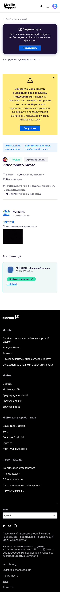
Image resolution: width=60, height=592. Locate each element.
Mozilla (11, 317)
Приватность (10, 575)
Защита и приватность (43, 186)
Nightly (7, 443)
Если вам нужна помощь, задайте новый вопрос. (38, 147)
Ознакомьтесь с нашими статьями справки (28, 364)
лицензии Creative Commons (20, 555)
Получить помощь (13, 490)
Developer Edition (14, 425)
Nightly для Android (15, 448)
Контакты (8, 587)
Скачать (7, 383)
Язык (5, 509)
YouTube (9, 525)
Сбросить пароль (13, 479)
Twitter (4, 525)
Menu (47, 6)
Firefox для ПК (11, 389)
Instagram (15, 525)
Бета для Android (13, 437)
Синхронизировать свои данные (22, 485)
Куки (5, 581)
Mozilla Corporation (15, 539)
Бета (5, 431)
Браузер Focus (11, 406)
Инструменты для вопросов (19, 59)
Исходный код (11, 347)
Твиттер (7, 353)
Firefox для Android (16, 19)
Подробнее (30, 128)
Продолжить (30, 48)
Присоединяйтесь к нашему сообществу (27, 358)
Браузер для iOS (12, 401)
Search (41, 6)
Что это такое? (11, 473)
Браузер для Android (15, 395)
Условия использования (17, 569)
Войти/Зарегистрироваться (19, 467)
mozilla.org (9, 564)
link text (8, 222)
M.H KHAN (19, 211)
